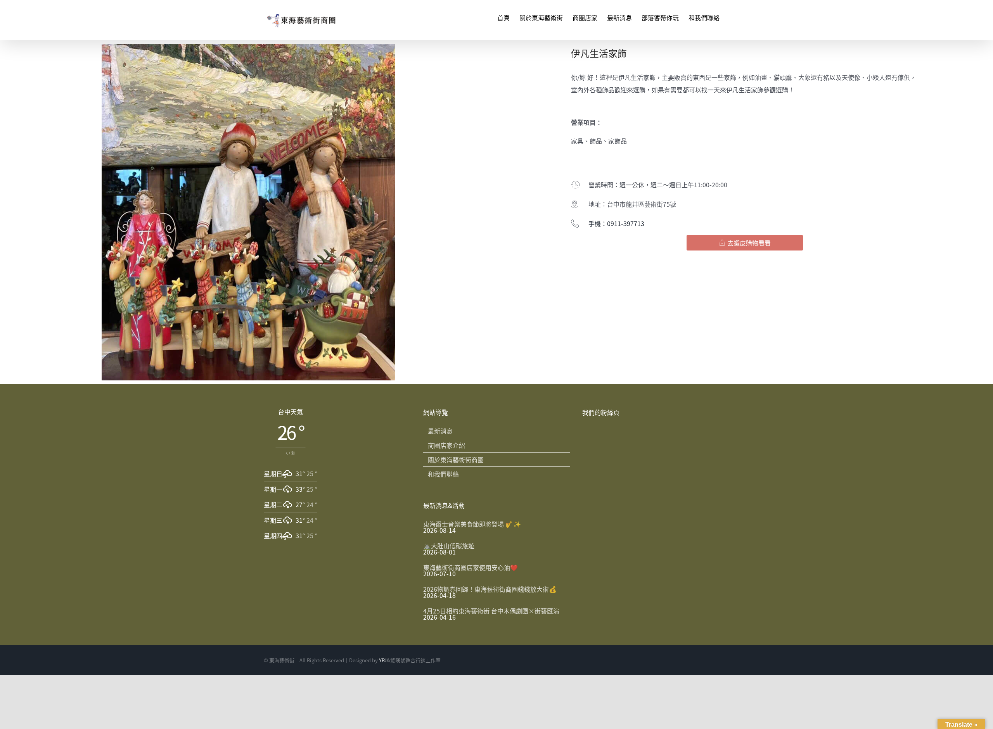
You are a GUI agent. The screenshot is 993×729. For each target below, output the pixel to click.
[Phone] (727, 660)
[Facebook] (714, 660)
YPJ (383, 660)
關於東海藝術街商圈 (456, 459)
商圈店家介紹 (446, 445)
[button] (745, 242)
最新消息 (440, 431)
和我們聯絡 (443, 474)
